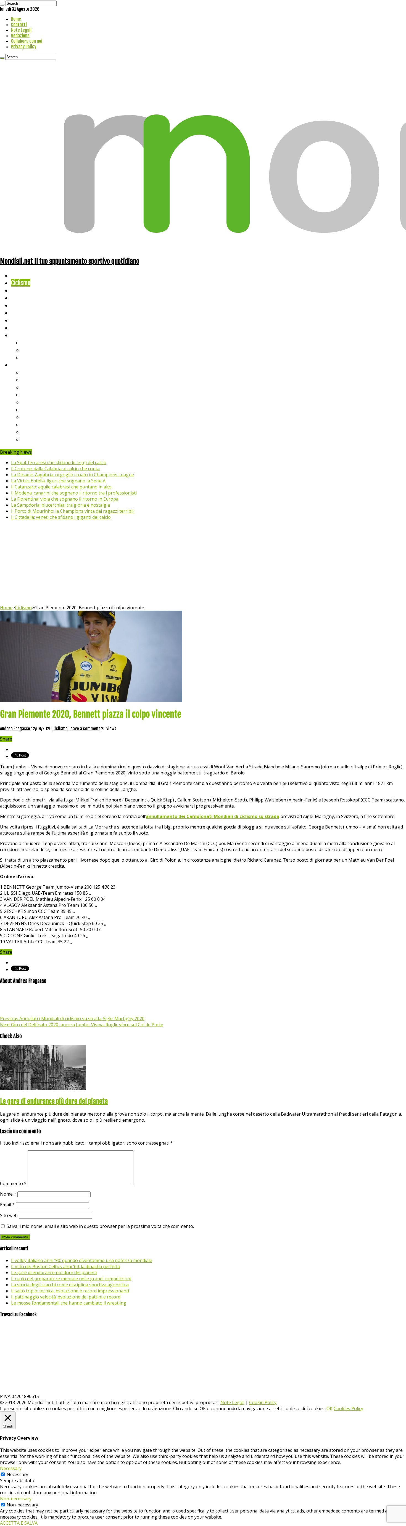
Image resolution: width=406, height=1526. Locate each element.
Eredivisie (33, 417)
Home (16, 19)
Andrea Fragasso (15, 728)
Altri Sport (23, 290)
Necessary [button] (11, 1468)
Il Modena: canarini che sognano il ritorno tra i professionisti (74, 493)
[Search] (2, 5)
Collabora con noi (26, 41)
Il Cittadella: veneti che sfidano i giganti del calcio (61, 517)
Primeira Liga (38, 424)
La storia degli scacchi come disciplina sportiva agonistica (70, 1285)
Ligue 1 (30, 409)
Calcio (18, 327)
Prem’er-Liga (37, 431)
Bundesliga (35, 402)
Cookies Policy (348, 1408)
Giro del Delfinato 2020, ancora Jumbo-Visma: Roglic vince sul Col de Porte (81, 1025)
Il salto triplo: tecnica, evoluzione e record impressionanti (70, 1291)
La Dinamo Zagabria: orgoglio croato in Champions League (72, 475)
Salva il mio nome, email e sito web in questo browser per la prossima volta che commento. (100, 1226)
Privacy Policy (23, 46)
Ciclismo (20, 283)
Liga (26, 394)
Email (7, 1205)
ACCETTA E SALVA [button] (19, 1523)
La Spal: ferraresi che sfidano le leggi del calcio (58, 462)
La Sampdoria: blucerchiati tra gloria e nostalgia (60, 505)
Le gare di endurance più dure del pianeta (54, 1101)
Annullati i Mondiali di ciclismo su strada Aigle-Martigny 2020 (72, 1018)
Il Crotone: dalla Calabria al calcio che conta (55, 469)
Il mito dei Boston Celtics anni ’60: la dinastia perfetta (65, 1266)
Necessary (17, 1474)
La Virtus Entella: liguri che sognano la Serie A (58, 481)
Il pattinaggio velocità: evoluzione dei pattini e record (65, 1297)
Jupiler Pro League (44, 439)
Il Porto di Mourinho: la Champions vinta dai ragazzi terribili (73, 511)
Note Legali (21, 30)
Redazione (20, 35)
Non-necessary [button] (15, 1499)
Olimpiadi (21, 320)
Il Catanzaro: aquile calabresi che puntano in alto (61, 487)
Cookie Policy (262, 1402)
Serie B (30, 379)
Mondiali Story (28, 312)
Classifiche (23, 364)
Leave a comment (84, 728)
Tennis (29, 350)
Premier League (40, 387)
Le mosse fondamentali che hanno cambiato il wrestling (68, 1303)
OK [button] (329, 1408)
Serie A (30, 372)
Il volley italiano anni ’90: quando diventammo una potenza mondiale (81, 1260)
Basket (30, 357)
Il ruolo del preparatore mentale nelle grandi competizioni (71, 1279)
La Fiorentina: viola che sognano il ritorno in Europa (64, 499)
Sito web (9, 1215)
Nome (8, 1194)
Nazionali (21, 297)
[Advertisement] (203, 563)
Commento (13, 1183)
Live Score (23, 335)
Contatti (19, 24)
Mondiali (21, 305)
